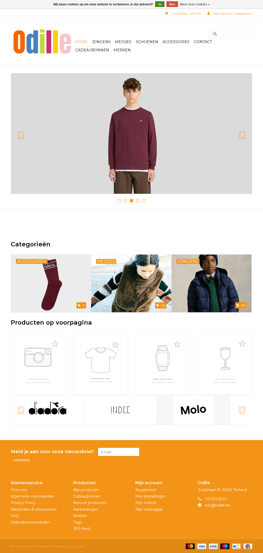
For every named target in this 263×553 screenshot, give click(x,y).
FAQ (15, 515)
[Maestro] (224, 546)
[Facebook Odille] (239, 452)
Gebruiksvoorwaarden (30, 522)
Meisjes (123, 42)
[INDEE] (120, 410)
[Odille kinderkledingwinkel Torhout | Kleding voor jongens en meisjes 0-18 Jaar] (42, 41)
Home (81, 42)
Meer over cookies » (195, 4)
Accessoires (176, 42)
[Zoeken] (215, 34)
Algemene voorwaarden (32, 496)
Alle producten (86, 490)
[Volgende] (242, 135)
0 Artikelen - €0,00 (186, 13)
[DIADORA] (47, 410)
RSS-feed (81, 528)
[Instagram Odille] (248, 452)
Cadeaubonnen (92, 50)
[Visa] (201, 546)
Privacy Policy (23, 502)
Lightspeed (77, 546)
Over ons (19, 490)
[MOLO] (193, 410)
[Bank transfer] (213, 546)
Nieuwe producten (90, 502)
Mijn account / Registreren (232, 13)
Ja (160, 4)
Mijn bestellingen (150, 496)
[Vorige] (20, 135)
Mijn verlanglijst (149, 509)
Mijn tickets (145, 502)
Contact (203, 42)
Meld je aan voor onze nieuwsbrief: (52, 451)
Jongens (101, 42)
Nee (172, 4)
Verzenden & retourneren (34, 509)
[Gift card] (247, 546)
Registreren (146, 490)
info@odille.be (217, 505)
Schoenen (147, 42)
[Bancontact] (235, 546)
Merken (122, 50)
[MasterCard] (189, 546)
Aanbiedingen (85, 509)
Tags (77, 522)
